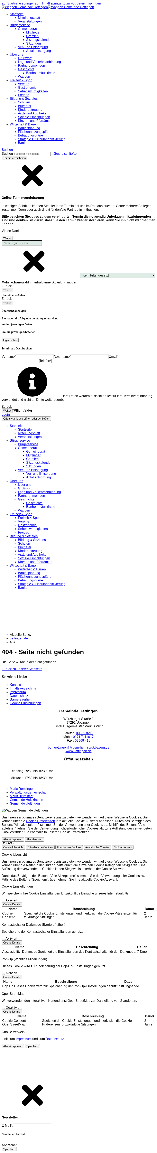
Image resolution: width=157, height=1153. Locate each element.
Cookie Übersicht (13, 847)
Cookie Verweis (123, 847)
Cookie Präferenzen (40, 821)
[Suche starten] (52, 154)
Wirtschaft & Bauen (32, 569)
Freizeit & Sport (29, 517)
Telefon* (45, 361)
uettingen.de (19, 638)
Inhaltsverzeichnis (23, 688)
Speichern (32, 1046)
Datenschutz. (55, 1039)
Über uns (24, 484)
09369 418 (82, 740)
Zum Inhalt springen (49, 3)
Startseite (25, 429)
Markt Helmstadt (21, 796)
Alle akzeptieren (12, 839)
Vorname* (9, 356)
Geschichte (34, 503)
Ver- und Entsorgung (41, 473)
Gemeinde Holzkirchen (26, 800)
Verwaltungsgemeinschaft (28, 792)
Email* (113, 356)
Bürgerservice (28, 444)
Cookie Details (11, 904)
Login (6, 414)
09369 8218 (84, 733)
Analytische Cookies (97, 847)
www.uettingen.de (79, 751)
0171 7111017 (83, 737)
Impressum (18, 692)
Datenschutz (19, 695)
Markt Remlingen (22, 788)
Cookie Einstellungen (25, 703)
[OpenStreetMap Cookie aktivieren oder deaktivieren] (3, 1008)
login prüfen (10, 340)
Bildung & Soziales (32, 540)
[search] (32, 154)
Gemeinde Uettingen (25, 803)
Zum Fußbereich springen (82, 3)
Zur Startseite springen (18, 3)
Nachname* (62, 356)
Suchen (7, 153)
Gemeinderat (35, 451)
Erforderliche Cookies (40, 847)
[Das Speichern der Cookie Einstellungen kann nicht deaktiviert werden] (3, 901)
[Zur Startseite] (48, 7)
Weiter (7, 238)
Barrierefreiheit (20, 699)
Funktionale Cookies (69, 847)
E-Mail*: (7, 1125)
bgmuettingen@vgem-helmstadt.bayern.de (78, 747)
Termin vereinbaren (14, 158)
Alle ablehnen (34, 839)
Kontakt (15, 684)
